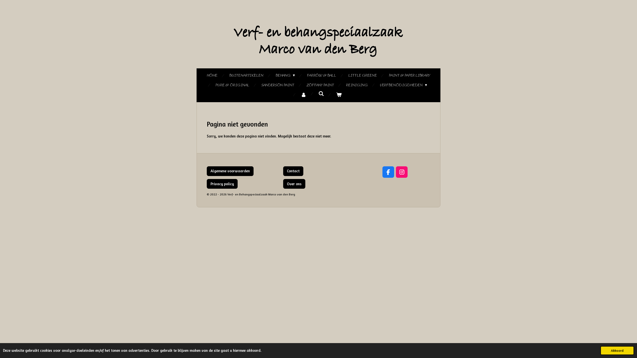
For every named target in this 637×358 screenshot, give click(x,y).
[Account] (304, 95)
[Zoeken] (321, 94)
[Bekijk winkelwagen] (339, 95)
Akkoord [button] (617, 351)
